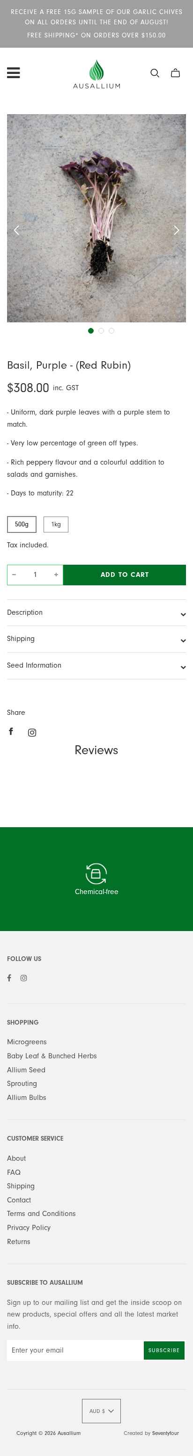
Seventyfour (165, 1433)
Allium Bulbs (26, 1097)
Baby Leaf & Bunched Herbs (52, 1056)
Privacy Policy (29, 1227)
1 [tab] (91, 331)
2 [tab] (101, 331)
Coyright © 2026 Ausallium (48, 1433)
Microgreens (27, 1042)
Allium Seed (26, 1070)
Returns (18, 1242)
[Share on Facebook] (13, 731)
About (16, 1158)
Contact (19, 1200)
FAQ (14, 1172)
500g (22, 524)
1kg (56, 524)
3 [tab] (111, 331)
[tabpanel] (96, 218)
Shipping (21, 638)
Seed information (34, 665)
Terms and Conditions (41, 1213)
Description (25, 612)
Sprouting (22, 1083)
